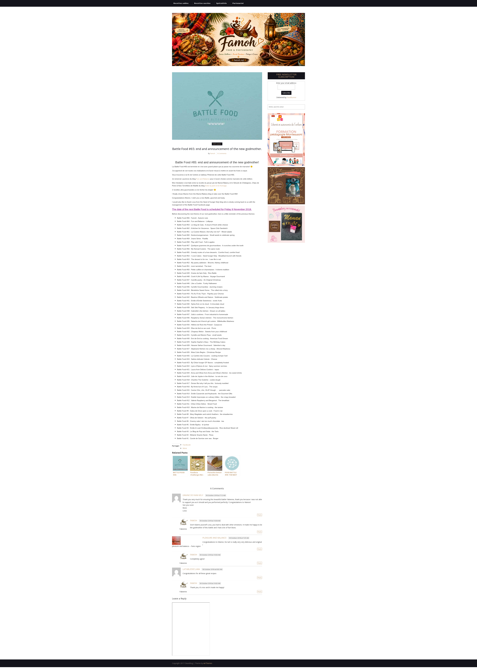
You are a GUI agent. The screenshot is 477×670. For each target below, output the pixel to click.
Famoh (212, 153)
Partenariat (238, 3)
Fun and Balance (203, 179)
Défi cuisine (217, 144)
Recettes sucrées (202, 3)
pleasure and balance (214, 537)
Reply (259, 515)
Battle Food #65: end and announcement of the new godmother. (217, 149)
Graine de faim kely (193, 495)
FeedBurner (291, 97)
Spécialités (221, 3)
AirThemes (207, 663)
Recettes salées (181, 3)
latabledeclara (191, 569)
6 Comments (221, 153)
